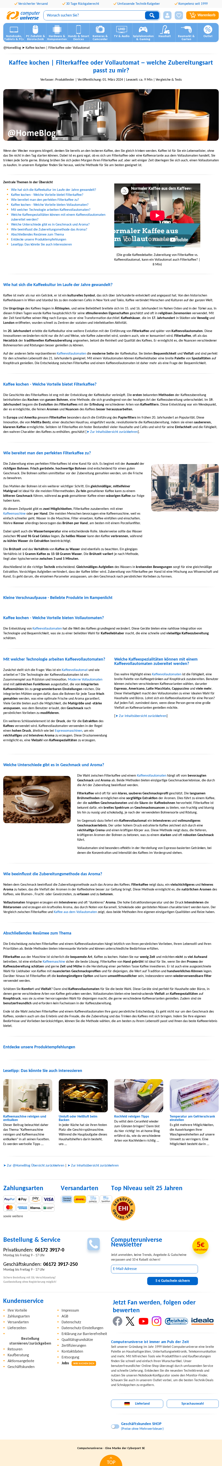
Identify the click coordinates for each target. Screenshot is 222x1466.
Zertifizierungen (74, 1346)
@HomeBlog (12, 48)
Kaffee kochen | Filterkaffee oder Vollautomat (58, 48)
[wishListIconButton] (179, 15)
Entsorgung (70, 1357)
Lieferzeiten (17, 1328)
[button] (167, 15)
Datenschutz (71, 1322)
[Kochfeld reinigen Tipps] (138, 1096)
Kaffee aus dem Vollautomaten (75, 912)
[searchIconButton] (152, 15)
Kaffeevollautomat (75, 670)
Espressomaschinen (68, 731)
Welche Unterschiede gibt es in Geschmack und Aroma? (50, 224)
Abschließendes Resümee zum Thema (37, 234)
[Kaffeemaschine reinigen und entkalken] (27, 1096)
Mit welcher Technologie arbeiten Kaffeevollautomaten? (50, 210)
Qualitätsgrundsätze (77, 1340)
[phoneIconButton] (93, 1244)
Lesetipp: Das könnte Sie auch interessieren (41, 244)
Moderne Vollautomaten (85, 679)
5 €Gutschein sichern (172, 1281)
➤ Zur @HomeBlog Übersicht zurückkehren (33, 1165)
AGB (65, 1316)
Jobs (78, 1363)
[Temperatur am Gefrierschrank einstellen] (194, 1096)
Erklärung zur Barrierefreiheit (84, 1334)
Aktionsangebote (21, 1361)
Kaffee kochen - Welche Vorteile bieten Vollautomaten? (49, 205)
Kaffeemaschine (14, 513)
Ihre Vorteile (17, 1311)
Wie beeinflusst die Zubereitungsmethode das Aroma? (49, 229)
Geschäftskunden (21, 1367)
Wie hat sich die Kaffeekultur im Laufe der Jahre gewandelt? (53, 190)
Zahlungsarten (19, 1316)
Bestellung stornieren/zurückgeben (30, 1341)
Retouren (15, 1349)
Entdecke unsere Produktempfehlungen (38, 239)
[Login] (167, 15)
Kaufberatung (18, 1355)
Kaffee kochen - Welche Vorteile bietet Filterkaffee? (47, 195)
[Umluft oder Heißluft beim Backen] (83, 1096)
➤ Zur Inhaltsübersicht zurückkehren (112, 432)
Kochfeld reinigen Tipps (131, 1116)
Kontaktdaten (72, 1352)
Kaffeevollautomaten (71, 353)
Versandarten (18, 1322)
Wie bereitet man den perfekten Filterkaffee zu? (45, 200)
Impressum (70, 1311)
